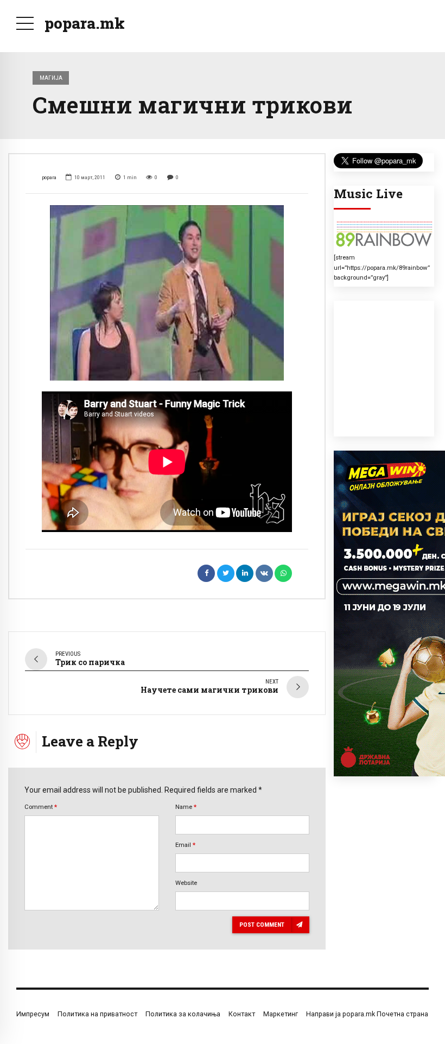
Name (185, 807)
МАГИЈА (51, 77)
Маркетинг (280, 1014)
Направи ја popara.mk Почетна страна (367, 1014)
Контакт (241, 1014)
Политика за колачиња (182, 1014)
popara (49, 177)
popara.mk (84, 23)
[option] (167, 293)
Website (186, 883)
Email (185, 845)
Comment (40, 807)
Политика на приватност (97, 1014)
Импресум (32, 1014)
